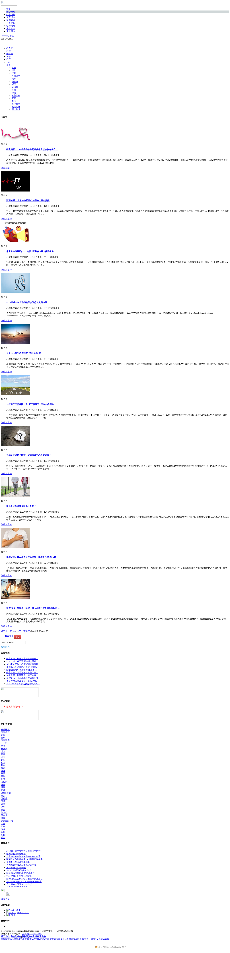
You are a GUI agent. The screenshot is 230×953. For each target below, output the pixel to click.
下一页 (22, 631)
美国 (3, 776)
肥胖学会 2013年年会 (16, 867)
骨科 (14, 67)
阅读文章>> (6, 168)
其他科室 (16, 104)
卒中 (3, 826)
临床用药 (10, 14)
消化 (14, 70)
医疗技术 (16, 109)
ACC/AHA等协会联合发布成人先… (23, 684)
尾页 (28, 631)
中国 (3, 823)
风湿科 (15, 87)
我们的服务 (16, 936)
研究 (3, 779)
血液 (14, 101)
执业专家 (10, 28)
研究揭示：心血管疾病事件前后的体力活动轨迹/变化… (32, 149)
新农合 (4, 812)
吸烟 (3, 801)
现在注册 (9, 636)
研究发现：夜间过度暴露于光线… (22, 658)
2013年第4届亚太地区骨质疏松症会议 (24, 881)
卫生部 (4, 743)
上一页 (8, 631)
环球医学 (5, 729)
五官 (14, 98)
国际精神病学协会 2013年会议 (20, 873)
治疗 (3, 735)
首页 (8, 9)
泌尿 (14, 84)
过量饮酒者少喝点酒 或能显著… (21, 670)
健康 (3, 784)
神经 (14, 93)
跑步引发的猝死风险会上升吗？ (21, 506)
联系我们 (5, 647)
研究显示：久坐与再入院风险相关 (22, 678)
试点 (3, 810)
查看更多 (5, 899)
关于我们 (5, 936)
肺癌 (3, 818)
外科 (14, 90)
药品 (3, 837)
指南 (3, 765)
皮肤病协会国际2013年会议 (19, 884)
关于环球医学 (7, 36)
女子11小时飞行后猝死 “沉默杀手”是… (24, 353)
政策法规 (16, 107)
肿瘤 (8, 51)
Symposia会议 (7, 821)
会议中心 (10, 23)
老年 (3, 807)
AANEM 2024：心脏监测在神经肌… (23, 664)
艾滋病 (4, 782)
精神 (14, 79)
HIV (3, 762)
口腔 (3, 832)
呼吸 (14, 73)
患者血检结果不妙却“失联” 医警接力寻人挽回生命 (30, 251)
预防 (3, 773)
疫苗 (3, 768)
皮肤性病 (16, 95)
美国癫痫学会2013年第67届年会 (21, 865)
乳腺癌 (4, 798)
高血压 (4, 815)
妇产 (8, 59)
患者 (3, 746)
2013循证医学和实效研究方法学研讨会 (24, 851)
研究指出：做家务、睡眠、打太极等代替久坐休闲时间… (33, 608)
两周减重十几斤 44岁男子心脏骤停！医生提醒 (28, 200)
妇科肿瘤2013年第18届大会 (19, 876)
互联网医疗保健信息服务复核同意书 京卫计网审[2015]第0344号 (79, 939)
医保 (3, 829)
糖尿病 (9, 53)
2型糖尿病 (6, 793)
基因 (3, 787)
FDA (3, 738)
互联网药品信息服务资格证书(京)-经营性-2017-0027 (25, 939)
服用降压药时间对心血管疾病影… (22, 667)
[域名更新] (19, 696)
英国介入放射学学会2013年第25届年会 (24, 859)
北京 (3, 757)
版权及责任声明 (29, 936)
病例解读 (10, 20)
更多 (8, 65)
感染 (8, 56)
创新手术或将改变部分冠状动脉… (22, 681)
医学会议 (5, 732)
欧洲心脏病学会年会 (16, 854)
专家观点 (10, 17)
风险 (3, 760)
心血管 (9, 48)
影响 (3, 790)
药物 (3, 804)
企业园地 (10, 31)
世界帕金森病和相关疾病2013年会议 (23, 856)
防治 (3, 835)
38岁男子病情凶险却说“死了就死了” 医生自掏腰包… (31, 404)
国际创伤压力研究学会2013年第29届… (24, 879)
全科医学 (16, 76)
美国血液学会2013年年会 (18, 862)
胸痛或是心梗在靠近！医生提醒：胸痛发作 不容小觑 (31, 557)
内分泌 (15, 81)
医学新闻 (10, 12)
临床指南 (10, 26)
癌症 (3, 754)
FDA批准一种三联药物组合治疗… (22, 661)
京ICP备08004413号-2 (32, 934)
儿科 (8, 62)
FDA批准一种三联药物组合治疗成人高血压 (26, 302)
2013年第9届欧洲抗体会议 (18, 870)
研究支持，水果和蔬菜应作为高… (22, 672)
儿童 (3, 751)
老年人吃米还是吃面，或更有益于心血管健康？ (28, 455)
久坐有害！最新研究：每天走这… (22, 675)
